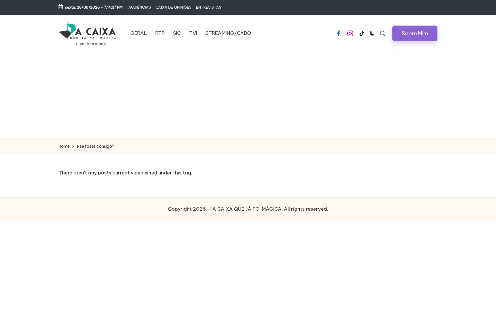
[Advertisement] (248, 95)
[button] (414, 33)
